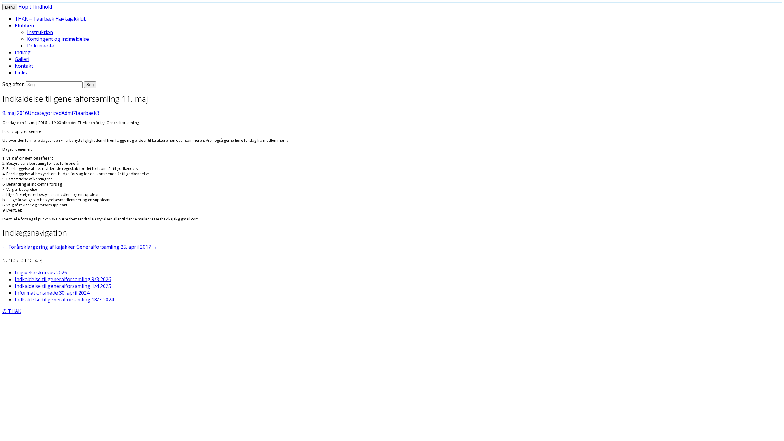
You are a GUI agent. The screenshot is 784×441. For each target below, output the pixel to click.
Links (21, 72)
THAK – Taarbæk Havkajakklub (51, 18)
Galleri (22, 59)
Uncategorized (45, 113)
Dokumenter (41, 45)
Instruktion (40, 32)
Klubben (24, 25)
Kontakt (24, 65)
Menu (10, 7)
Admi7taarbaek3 (80, 113)
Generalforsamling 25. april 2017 (116, 246)
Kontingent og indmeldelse (58, 39)
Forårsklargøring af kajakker (38, 246)
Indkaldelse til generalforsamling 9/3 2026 (63, 279)
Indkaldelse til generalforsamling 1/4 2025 (63, 286)
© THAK (11, 311)
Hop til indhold (35, 6)
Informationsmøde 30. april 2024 (52, 292)
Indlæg (23, 52)
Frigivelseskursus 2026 (41, 272)
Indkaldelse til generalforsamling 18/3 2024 (64, 299)
